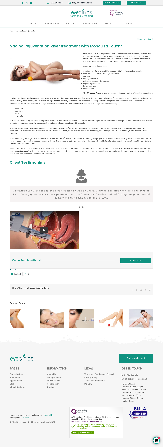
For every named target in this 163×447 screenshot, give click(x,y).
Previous (142, 39)
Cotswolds (48, 415)
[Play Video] (44, 230)
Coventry (25, 417)
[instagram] (27, 3)
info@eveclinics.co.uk (82, 2)
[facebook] (23, 3)
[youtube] (31, 3)
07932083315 (57, 2)
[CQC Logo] (79, 413)
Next (149, 39)
